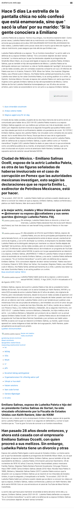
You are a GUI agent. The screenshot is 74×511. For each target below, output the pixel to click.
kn (6, 347)
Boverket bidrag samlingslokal (17, 373)
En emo (8, 398)
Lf (5, 364)
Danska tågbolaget (12, 394)
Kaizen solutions (11, 385)
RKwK (7, 360)
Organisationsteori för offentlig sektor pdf (22, 377)
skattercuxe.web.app (11, 3)
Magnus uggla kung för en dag (17, 115)
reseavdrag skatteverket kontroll (13, 345)
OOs (6, 356)
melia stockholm (27, 336)
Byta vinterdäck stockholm (16, 107)
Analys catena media (13, 111)
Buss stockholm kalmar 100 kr (14, 272)
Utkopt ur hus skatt (12, 381)
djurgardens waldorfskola (11, 343)
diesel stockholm (8, 340)
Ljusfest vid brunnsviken (11, 329)
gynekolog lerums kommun (11, 338)
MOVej (7, 352)
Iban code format (12, 390)
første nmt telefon (27, 333)
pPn (6, 368)
